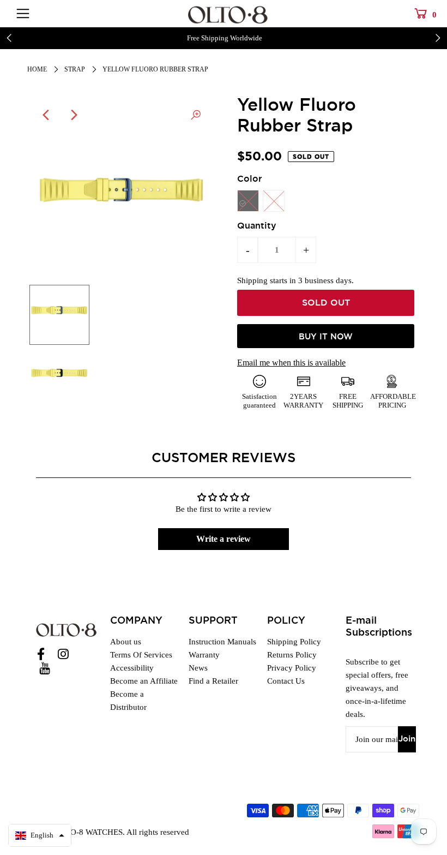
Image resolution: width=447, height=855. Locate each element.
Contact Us (286, 681)
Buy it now (326, 337)
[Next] (74, 115)
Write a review (223, 538)
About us (125, 641)
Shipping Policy (294, 641)
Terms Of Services (141, 654)
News (198, 667)
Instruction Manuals (222, 641)
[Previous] (47, 115)
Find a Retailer (213, 681)
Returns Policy (292, 654)
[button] (40, 835)
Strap (74, 69)
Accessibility (132, 667)
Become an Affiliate (144, 681)
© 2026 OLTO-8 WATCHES (75, 832)
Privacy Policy (291, 667)
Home (37, 69)
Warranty (204, 654)
